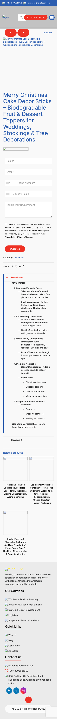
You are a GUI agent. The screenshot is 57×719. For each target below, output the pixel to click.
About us (13, 650)
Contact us (14, 645)
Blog (10, 640)
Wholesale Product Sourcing (23, 599)
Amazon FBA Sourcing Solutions (25, 604)
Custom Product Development (24, 609)
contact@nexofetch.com (21, 665)
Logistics (13, 615)
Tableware (18, 257)
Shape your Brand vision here (23, 620)
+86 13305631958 (18, 670)
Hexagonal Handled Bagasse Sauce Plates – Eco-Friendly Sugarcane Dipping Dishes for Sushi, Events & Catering (15, 491)
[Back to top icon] (28, 700)
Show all (48, 32)
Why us (12, 635)
